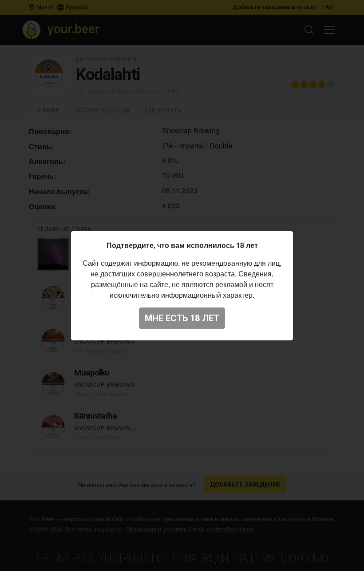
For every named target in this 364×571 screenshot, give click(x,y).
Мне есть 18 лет (182, 318)
